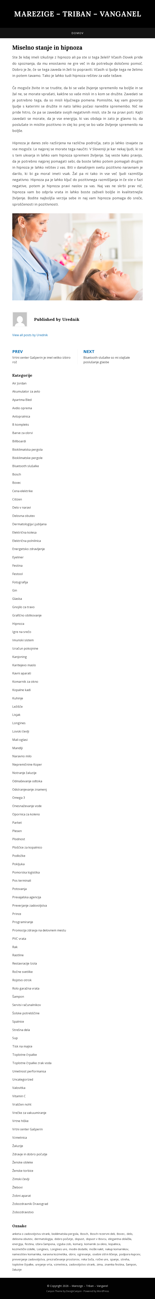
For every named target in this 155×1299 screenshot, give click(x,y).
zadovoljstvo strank (82, 1264)
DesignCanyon (74, 1291)
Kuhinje (17, 698)
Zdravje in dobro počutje (29, 1154)
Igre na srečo (21, 632)
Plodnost (18, 839)
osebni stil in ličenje (104, 1254)
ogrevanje (84, 1254)
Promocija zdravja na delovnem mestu (39, 930)
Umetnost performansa (29, 1071)
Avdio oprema (22, 408)
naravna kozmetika (55, 1254)
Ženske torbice (22, 1171)
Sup (15, 1038)
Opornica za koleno (26, 814)
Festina (17, 565)
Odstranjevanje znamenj (29, 789)
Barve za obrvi (22, 433)
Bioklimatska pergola (27, 449)
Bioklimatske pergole (27, 458)
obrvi (72, 1254)
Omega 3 (18, 798)
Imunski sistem (23, 640)
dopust (79, 1239)
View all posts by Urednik (30, 335)
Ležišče (17, 706)
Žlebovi (17, 1187)
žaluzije (17, 1269)
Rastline (18, 955)
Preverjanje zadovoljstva (29, 905)
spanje (114, 1259)
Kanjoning (19, 657)
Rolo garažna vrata (25, 988)
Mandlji (17, 748)
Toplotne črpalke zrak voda (31, 1063)
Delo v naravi (21, 507)
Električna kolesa (24, 532)
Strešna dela (21, 1030)
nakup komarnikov (116, 1249)
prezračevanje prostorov (63, 1259)
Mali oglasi (20, 740)
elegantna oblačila (119, 1239)
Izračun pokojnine (25, 648)
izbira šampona (45, 1244)
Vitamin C (19, 1096)
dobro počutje (63, 1239)
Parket (17, 823)
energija (17, 1244)
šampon (131, 1264)
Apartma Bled (22, 400)
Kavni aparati (21, 673)
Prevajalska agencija (26, 897)
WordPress (103, 1291)
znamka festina (114, 1264)
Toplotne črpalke (24, 1055)
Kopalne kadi (21, 690)
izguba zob (64, 1244)
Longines (19, 723)
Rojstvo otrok (22, 980)
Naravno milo (22, 756)
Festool (17, 574)
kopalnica (114, 1244)
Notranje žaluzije (24, 773)
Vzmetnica (19, 1137)
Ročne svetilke (22, 972)
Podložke (18, 856)
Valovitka (18, 1088)
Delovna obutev (23, 516)
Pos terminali (21, 880)
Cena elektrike (22, 491)
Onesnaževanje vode (27, 806)
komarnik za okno (95, 1244)
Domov (77, 33)
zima (100, 1264)
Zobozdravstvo (23, 1212)
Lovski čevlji (20, 731)
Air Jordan (19, 383)
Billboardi (19, 441)
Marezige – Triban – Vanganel (77, 13)
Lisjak (16, 715)
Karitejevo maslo (24, 665)
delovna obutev (22, 1239)
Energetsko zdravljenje (28, 549)
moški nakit (96, 1249)
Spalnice (18, 1021)
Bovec (16, 483)
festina (29, 1244)
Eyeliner (18, 557)
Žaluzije (17, 1146)
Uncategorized (22, 1079)
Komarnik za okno (25, 682)
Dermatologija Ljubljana (29, 524)
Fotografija (20, 582)
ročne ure (102, 1259)
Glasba (17, 599)
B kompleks (20, 424)
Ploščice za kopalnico (27, 847)
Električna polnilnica (26, 541)
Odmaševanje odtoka (27, 781)
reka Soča (87, 1259)
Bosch (16, 474)
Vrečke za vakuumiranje (29, 1113)
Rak (15, 947)
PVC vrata (19, 939)
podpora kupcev (129, 1254)
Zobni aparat (21, 1196)
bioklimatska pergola (65, 1234)
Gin (14, 590)
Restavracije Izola (24, 963)
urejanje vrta (43, 1264)
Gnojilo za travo (23, 607)
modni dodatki (78, 1249)
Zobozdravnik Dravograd (30, 1204)
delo (129, 1234)
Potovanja (19, 889)
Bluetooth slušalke (25, 466)
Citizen (17, 499)
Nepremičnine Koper (27, 764)
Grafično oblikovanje (27, 615)
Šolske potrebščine (26, 1013)
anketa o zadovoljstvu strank (31, 1234)
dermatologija (43, 1239)
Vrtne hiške (20, 1121)
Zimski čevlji (20, 1179)
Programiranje (22, 922)
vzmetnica (60, 1264)
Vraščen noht (21, 1104)
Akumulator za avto (26, 391)
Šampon (18, 996)
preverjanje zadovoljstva (28, 1259)
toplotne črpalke (22, 1264)
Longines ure (58, 1249)
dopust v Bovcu (96, 1239)
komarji (77, 1244)
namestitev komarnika (26, 1254)
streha (125, 1259)
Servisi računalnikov (26, 1005)
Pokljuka (18, 864)
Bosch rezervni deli (102, 1234)
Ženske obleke (22, 1162)
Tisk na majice (22, 1046)
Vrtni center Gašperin (27, 1129)
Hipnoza (18, 624)
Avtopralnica (21, 416)
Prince (16, 914)
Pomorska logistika (26, 872)
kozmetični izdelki (23, 1249)
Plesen (17, 831)
